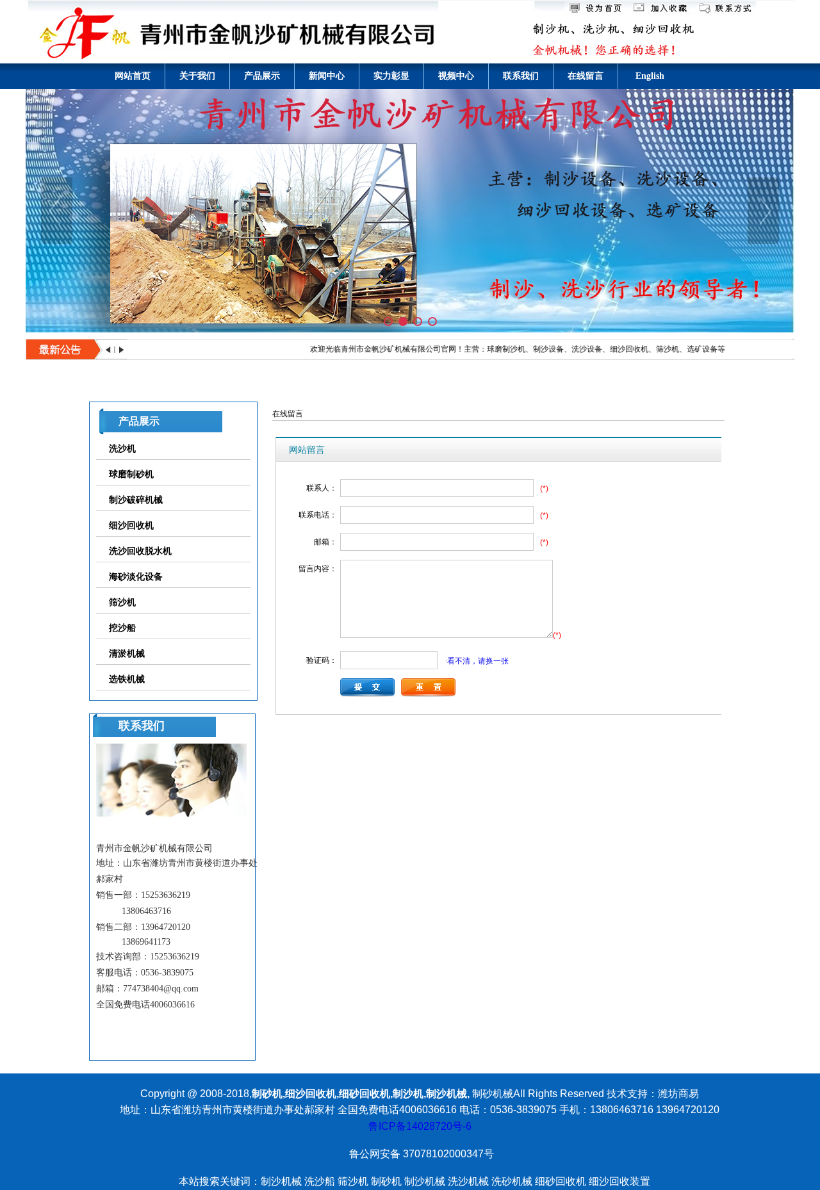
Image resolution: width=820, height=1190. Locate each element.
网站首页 (133, 76)
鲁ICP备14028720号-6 (420, 1126)
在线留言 (585, 76)
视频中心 (456, 76)
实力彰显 (391, 76)
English (650, 76)
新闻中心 (327, 76)
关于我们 (197, 76)
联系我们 (521, 76)
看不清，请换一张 (478, 660)
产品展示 (262, 76)
